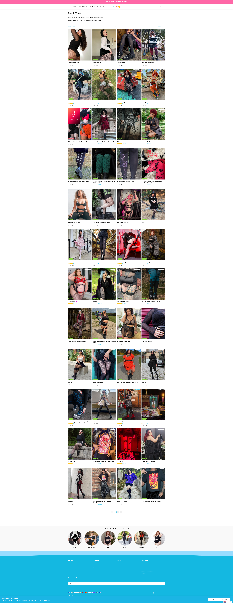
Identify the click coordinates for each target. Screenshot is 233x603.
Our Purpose (95, 565)
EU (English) (144, 563)
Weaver (94, 262)
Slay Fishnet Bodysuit (123, 222)
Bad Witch (144, 382)
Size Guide (70, 565)
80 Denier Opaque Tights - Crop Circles (78, 422)
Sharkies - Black (145, 141)
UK (142, 567)
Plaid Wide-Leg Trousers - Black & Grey (151, 262)
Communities (120, 565)
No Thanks (224, 599)
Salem (143, 222)
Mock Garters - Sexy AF (74, 222)
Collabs (118, 567)
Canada (143, 573)
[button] (69, 6)
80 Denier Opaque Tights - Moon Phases (78, 181)
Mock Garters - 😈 (72, 301)
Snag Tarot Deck (145, 422)
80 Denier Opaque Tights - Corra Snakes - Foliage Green (103, 182)
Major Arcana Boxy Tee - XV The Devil (151, 501)
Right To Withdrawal (121, 569)
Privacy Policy (47, 600)
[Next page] (121, 512)
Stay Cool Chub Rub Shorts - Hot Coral (127, 382)
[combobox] (227, 602)
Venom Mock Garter (97, 382)
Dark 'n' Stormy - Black (74, 102)
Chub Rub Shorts (83, 6)
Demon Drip (120, 461)
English (228, 601)
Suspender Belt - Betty (123, 301)
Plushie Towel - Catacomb (148, 461)
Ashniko (119, 141)
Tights (75, 6)
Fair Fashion (95, 563)
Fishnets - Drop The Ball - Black (125, 102)
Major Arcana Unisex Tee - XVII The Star (103, 461)
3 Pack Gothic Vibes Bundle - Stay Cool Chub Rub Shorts (78, 142)
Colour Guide (71, 567)
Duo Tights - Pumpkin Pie (148, 102)
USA (142, 569)
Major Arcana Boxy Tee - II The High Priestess (101, 502)
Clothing (93, 6)
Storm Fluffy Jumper (122, 501)
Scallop (70, 382)
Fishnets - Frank (96, 62)
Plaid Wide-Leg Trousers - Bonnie (77, 341)
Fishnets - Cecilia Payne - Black (100, 102)
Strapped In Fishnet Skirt (123, 341)
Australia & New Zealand (147, 571)
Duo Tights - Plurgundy (147, 62)
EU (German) (144, 565)
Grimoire (94, 301)
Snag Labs (70, 569)
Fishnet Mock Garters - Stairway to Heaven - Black (104, 342)
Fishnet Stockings (122, 262)
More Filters (71, 26)
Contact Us (119, 563)
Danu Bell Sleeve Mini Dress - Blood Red (103, 141)
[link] (160, 6)
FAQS (69, 563)
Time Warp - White (73, 262)
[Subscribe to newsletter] (164, 583)
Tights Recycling (96, 567)
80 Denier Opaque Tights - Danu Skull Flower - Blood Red (151, 182)
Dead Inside (120, 422)
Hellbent (94, 422)
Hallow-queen (121, 62)
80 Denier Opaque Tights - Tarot (125, 181)
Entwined (70, 501)
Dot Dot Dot (71, 461)
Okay (213, 599)
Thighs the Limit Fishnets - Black (101, 222)
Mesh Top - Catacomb (147, 341)
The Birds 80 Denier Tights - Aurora (150, 301)
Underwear (100, 6)
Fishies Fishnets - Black (74, 62)
